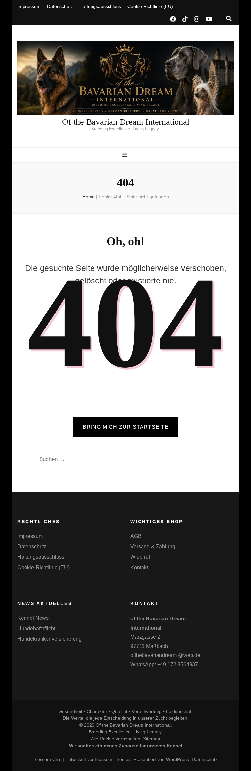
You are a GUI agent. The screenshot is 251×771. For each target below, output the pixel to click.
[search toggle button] (229, 19)
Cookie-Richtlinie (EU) (150, 6)
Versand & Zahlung (152, 546)
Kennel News (33, 618)
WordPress (177, 759)
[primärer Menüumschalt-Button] (125, 155)
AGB (136, 536)
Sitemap (151, 738)
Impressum (29, 6)
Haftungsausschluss (100, 6)
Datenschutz (60, 6)
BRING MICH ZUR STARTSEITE (126, 427)
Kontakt (139, 567)
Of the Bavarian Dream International (125, 122)
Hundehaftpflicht (36, 628)
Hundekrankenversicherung (49, 639)
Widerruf (140, 557)
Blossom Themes (113, 759)
